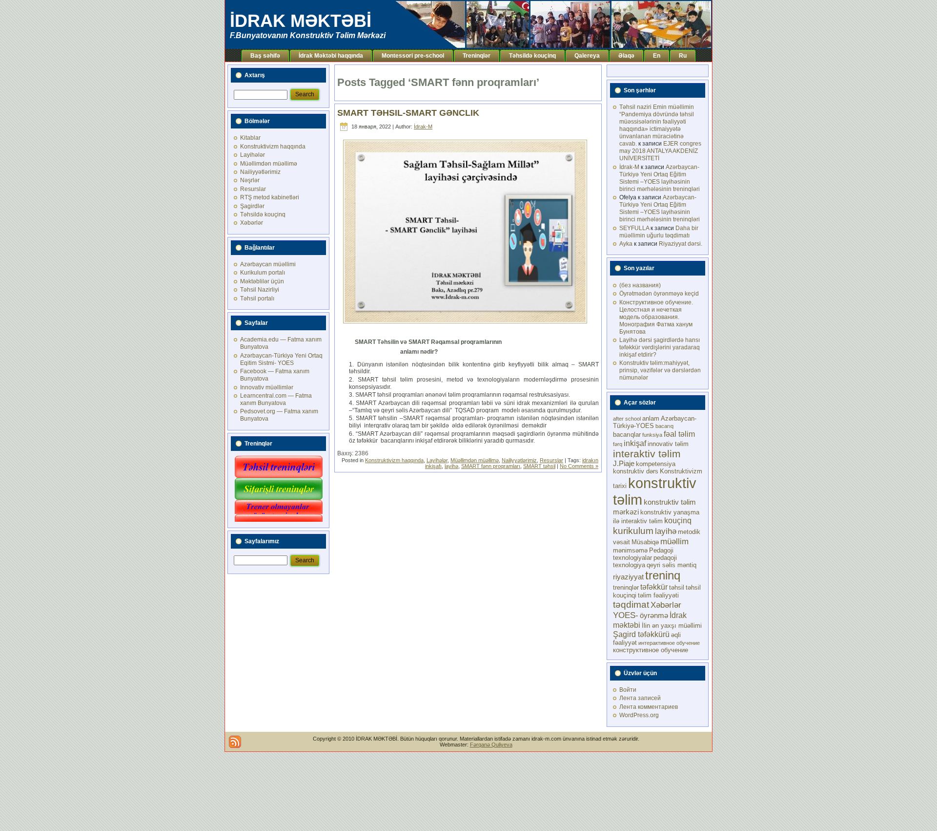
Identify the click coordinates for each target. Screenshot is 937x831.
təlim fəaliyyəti (658, 595)
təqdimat (631, 604)
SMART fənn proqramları (490, 466)
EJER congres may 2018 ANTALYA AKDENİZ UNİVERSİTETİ (660, 151)
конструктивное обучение (650, 650)
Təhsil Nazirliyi (259, 289)
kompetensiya (655, 464)
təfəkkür (654, 586)
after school (627, 419)
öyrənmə (654, 615)
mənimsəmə (630, 550)
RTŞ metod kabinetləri (269, 197)
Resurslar (253, 189)
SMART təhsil (539, 466)
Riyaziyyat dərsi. (680, 243)
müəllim (674, 541)
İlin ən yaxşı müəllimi (672, 625)
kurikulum (633, 530)
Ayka (625, 243)
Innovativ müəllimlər (266, 387)
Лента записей (640, 698)
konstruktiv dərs (635, 471)
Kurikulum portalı (262, 272)
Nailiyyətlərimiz (260, 172)
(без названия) (640, 285)
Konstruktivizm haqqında (273, 146)
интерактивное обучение (669, 643)
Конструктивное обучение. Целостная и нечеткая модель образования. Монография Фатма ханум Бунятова (656, 317)
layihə (451, 466)
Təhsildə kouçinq (262, 214)
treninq (662, 575)
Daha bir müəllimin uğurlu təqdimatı (658, 232)
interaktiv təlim (647, 453)
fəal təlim (679, 433)
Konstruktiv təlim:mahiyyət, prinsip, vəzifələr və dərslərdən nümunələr (660, 370)
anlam (650, 418)
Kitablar (250, 137)
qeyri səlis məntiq (671, 565)
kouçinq (678, 520)
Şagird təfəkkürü (641, 634)
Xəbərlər (251, 222)
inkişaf (635, 443)
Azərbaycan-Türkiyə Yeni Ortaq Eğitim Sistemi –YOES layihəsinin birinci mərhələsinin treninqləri (659, 178)
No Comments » (579, 466)
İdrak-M (423, 126)
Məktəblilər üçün (262, 281)
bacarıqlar (627, 434)
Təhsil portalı (257, 298)
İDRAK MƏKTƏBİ (300, 21)
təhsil (676, 587)
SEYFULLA (634, 228)
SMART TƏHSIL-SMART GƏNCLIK (408, 113)
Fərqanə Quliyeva (491, 744)
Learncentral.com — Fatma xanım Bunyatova (276, 399)
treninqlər (626, 587)
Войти (627, 689)
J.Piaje (623, 464)
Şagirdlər (252, 206)
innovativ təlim (668, 443)
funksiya (652, 435)
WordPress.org (639, 715)
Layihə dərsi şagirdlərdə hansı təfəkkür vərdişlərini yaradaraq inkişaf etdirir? (659, 347)
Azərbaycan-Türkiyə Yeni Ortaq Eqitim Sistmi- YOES (281, 359)
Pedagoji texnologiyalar (643, 554)
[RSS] (235, 742)
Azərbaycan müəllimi (268, 264)
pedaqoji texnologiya (645, 561)
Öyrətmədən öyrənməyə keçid (659, 293)
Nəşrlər (250, 180)
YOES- (625, 615)
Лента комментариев (648, 706)
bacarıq (664, 426)
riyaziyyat (628, 577)
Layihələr (252, 154)
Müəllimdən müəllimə (268, 163)
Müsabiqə (645, 542)
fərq (617, 444)
